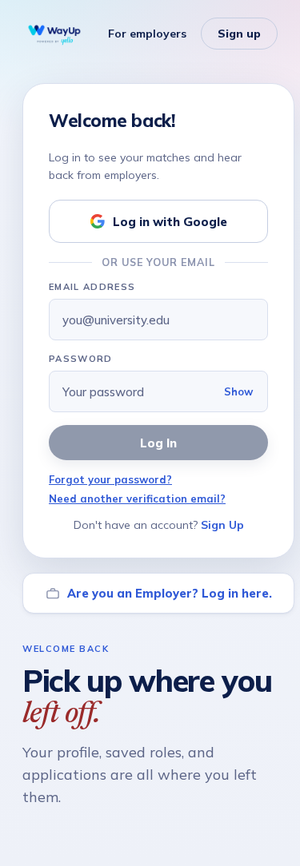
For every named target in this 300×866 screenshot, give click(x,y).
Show (238, 391)
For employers (147, 33)
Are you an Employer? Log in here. (169, 593)
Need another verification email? (137, 498)
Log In (158, 443)
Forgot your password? (110, 479)
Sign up (239, 33)
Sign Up (222, 525)
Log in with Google (170, 221)
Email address (92, 286)
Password (81, 358)
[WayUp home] (54, 34)
